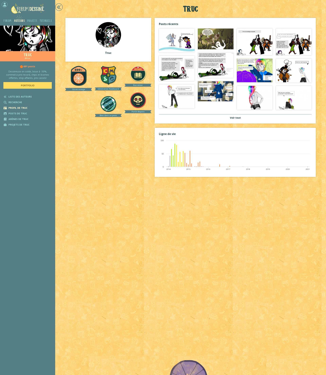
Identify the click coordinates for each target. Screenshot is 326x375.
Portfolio (27, 85)
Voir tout (235, 117)
